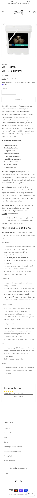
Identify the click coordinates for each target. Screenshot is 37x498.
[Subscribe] (30, 473)
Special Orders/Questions (12, 451)
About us (7, 428)
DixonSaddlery (16, 494)
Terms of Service (9, 461)
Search (6, 442)
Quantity (4, 88)
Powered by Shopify (23, 494)
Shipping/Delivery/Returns (13, 447)
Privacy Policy (8, 456)
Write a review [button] (18, 396)
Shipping (4, 78)
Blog (5, 437)
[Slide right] (23, 60)
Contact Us (7, 433)
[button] (2, 12)
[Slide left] (14, 60)
